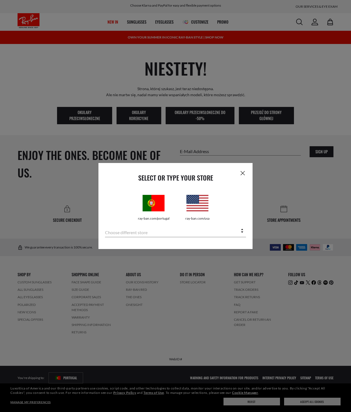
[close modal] (242, 173)
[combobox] (175, 231)
